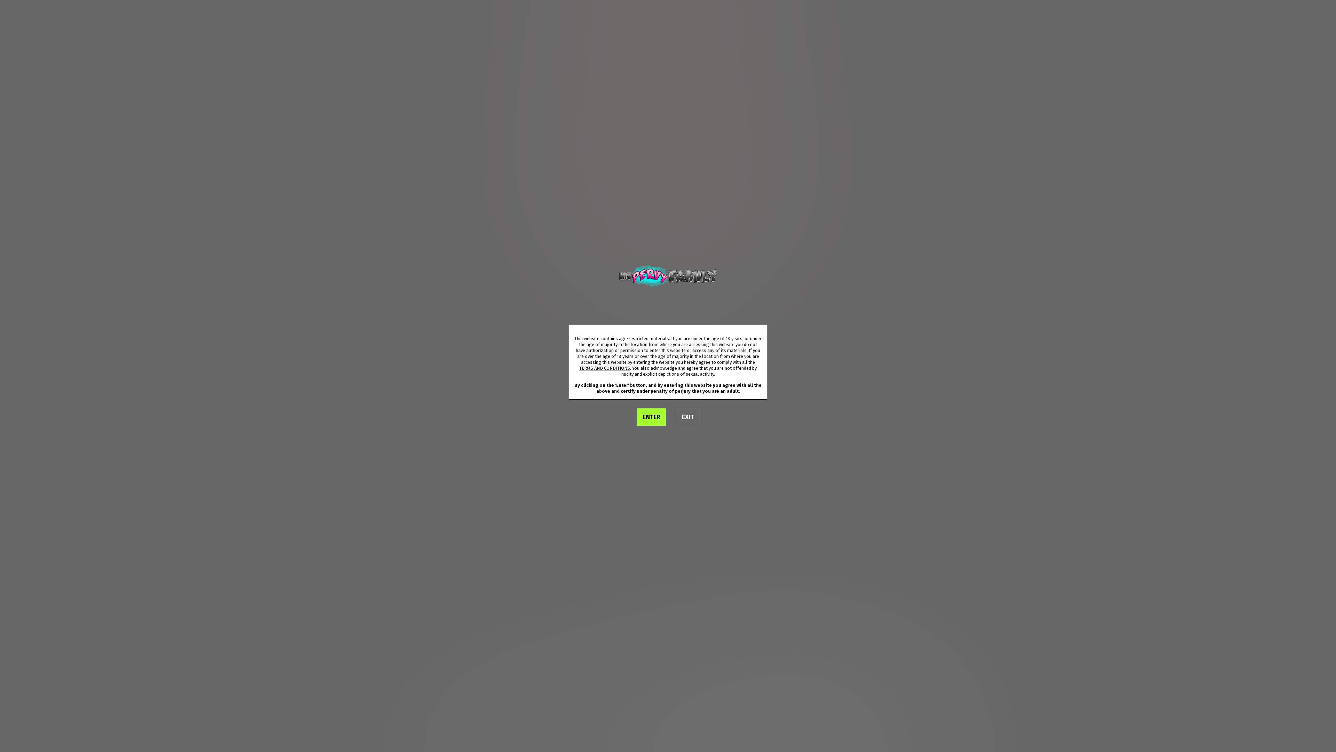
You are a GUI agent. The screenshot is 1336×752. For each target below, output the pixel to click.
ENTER (651, 417)
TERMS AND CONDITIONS (604, 368)
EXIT (688, 417)
